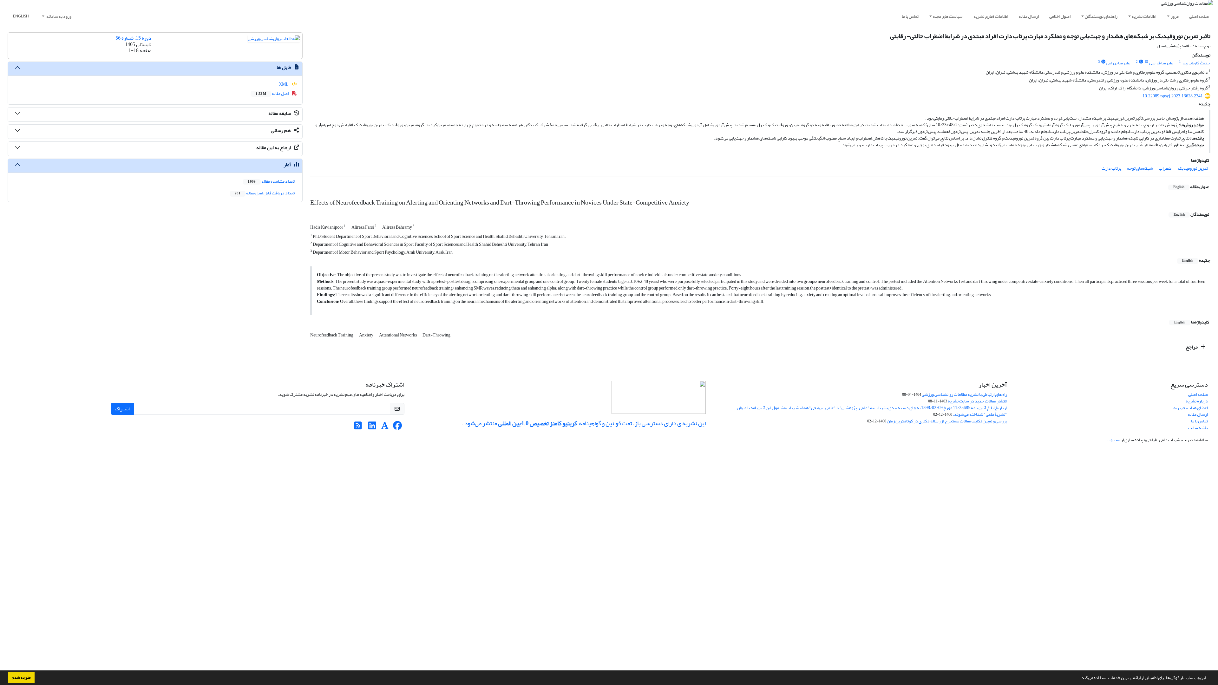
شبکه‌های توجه (1140, 168)
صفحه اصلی (1199, 16)
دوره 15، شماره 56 (133, 38)
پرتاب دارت (1111, 168)
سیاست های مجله (948, 16)
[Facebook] (397, 427)
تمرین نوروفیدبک (1193, 168)
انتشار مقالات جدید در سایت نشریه (977, 401)
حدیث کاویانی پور (1196, 63)
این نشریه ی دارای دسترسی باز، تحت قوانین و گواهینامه (642, 423)
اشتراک (122, 409)
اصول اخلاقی (1060, 16)
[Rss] (358, 427)
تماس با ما (910, 16)
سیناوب (1113, 439)
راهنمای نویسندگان (1101, 16)
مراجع (1192, 347)
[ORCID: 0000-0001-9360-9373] (1103, 62)
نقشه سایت (1198, 427)
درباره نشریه (1197, 401)
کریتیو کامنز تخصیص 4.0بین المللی (537, 423)
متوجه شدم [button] (21, 677)
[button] (1078, 678)
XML (284, 84)
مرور (1175, 16)
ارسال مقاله (1029, 16)
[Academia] (385, 427)
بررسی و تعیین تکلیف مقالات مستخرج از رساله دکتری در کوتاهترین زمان (947, 421)
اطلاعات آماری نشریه (990, 16)
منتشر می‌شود (480, 423)
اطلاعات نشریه (1144, 16)
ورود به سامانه (58, 16)
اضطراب (1165, 168)
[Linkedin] (372, 427)
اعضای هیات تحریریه (1190, 407)
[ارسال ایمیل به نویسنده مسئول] (1146, 62)
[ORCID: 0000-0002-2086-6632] (1140, 62)
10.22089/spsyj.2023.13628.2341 (1173, 96)
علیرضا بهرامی (1118, 63)
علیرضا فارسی (1161, 63)
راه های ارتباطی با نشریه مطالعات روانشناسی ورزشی (964, 394)
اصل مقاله (272, 93)
